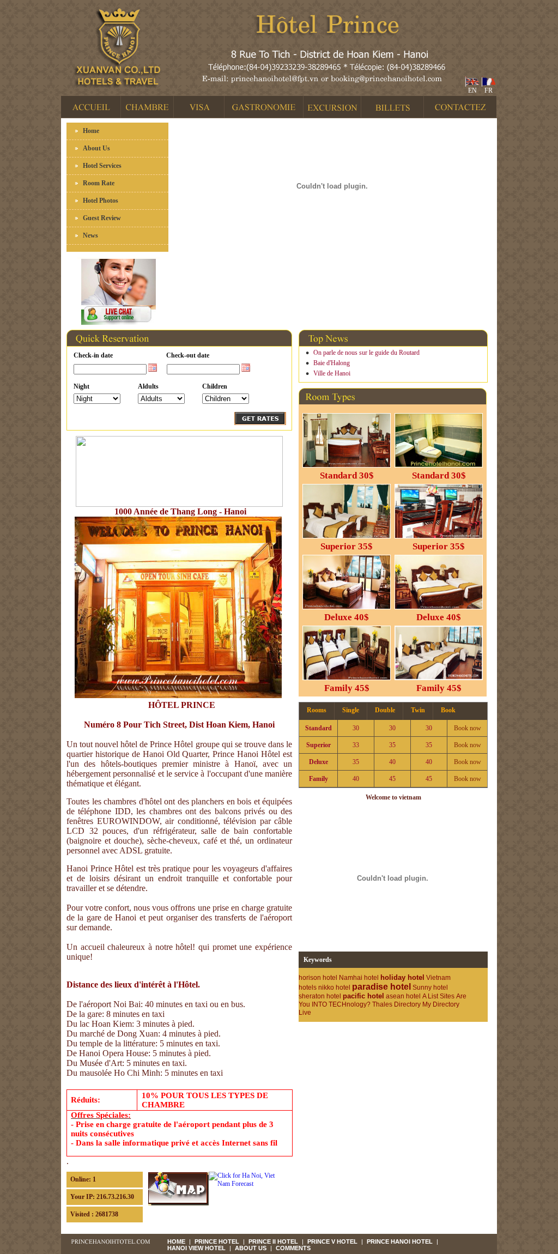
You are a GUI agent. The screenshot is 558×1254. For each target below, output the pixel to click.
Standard (318, 728)
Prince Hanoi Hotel (400, 1241)
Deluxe (318, 762)
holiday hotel (402, 977)
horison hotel (318, 978)
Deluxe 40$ (346, 617)
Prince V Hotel (332, 1241)
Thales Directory (396, 1004)
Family (318, 779)
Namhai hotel (359, 978)
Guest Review (102, 218)
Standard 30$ (347, 475)
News (90, 235)
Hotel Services (102, 165)
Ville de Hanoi (331, 373)
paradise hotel (381, 986)
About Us (96, 148)
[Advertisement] (362, 1038)
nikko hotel (334, 987)
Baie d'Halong (331, 363)
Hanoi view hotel (196, 1248)
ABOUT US (250, 1248)
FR (487, 90)
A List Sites (438, 996)
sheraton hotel (320, 996)
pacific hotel (363, 996)
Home (91, 131)
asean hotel (403, 996)
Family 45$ (346, 688)
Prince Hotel (217, 1241)
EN (471, 90)
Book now (467, 728)
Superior (318, 745)
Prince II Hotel (273, 1241)
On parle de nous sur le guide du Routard (366, 352)
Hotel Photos (100, 200)
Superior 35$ (346, 546)
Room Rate (98, 183)
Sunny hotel (430, 987)
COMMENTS (293, 1248)
